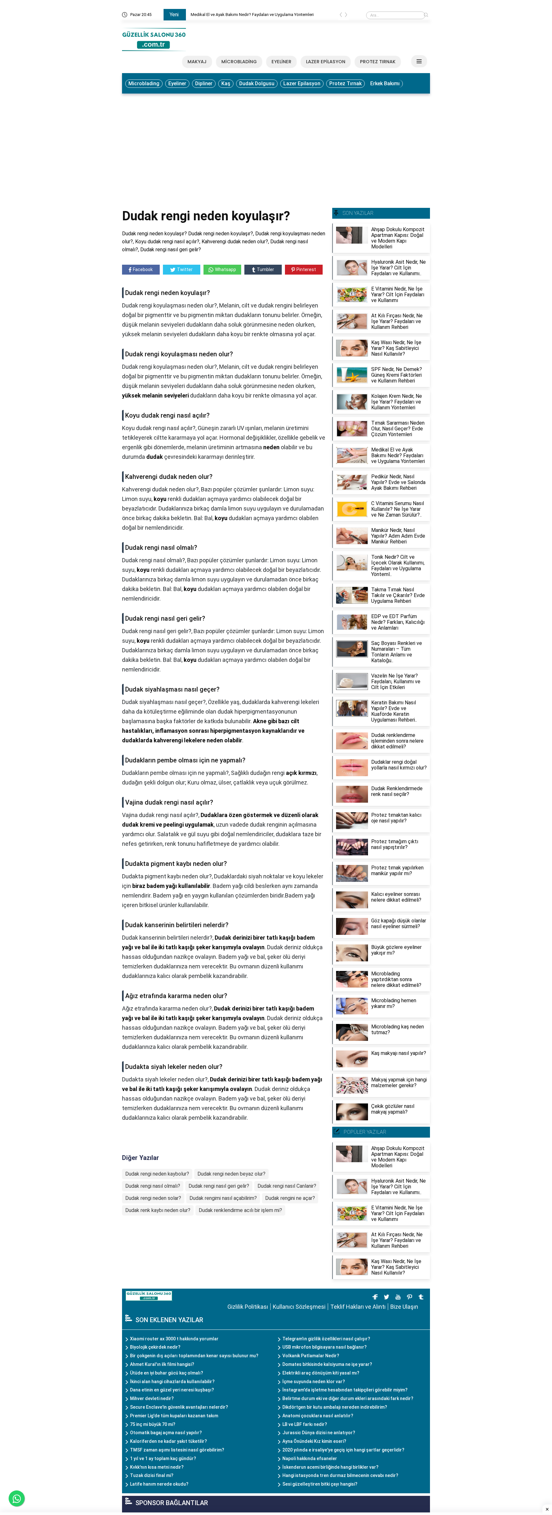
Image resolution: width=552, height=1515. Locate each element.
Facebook (143, 269)
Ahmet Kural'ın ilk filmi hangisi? (162, 1364)
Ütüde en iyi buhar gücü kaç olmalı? (166, 1372)
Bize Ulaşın (404, 1306)
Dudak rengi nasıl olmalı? (152, 1186)
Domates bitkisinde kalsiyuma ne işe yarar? (327, 1364)
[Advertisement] (276, 144)
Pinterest (306, 269)
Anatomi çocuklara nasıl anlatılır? (317, 1415)
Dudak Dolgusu (256, 83)
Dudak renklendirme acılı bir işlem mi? (240, 1210)
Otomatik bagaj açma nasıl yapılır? (166, 1432)
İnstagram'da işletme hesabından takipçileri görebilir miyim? (345, 1389)
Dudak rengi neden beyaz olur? (231, 1174)
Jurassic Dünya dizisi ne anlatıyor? (318, 1432)
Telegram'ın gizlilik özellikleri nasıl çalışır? (326, 1338)
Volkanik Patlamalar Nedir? (310, 1355)
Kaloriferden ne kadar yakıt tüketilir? (168, 1441)
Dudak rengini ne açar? (290, 1198)
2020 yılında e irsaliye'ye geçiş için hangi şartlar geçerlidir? (343, 1449)
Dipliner (203, 83)
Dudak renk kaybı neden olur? (157, 1210)
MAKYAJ (197, 61)
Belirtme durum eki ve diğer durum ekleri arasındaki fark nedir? (347, 1398)
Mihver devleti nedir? (152, 1398)
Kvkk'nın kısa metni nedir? (157, 1467)
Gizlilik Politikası (247, 1306)
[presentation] (340, 15)
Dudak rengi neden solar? (153, 1198)
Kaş (225, 83)
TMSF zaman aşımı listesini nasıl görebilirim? (177, 1449)
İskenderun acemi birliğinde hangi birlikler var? (330, 1467)
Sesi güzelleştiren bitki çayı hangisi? (319, 1484)
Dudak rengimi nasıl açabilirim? (223, 1198)
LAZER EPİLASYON (325, 61)
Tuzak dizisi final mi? (151, 1475)
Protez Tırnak (345, 83)
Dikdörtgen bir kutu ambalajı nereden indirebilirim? (334, 1407)
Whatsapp (225, 269)
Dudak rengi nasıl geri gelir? (218, 1186)
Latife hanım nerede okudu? (159, 1484)
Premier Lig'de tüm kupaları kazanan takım (174, 1415)
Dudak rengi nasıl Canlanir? (286, 1186)
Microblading (143, 83)
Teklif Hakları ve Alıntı (358, 1306)
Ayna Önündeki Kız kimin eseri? (314, 1441)
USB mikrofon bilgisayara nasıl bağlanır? (324, 1347)
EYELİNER (281, 61)
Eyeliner (177, 83)
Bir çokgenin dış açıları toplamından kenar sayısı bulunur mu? (194, 1355)
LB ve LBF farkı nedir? (304, 1424)
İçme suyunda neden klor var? (313, 1381)
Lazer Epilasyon (301, 83)
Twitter (185, 269)
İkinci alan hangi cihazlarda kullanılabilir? (172, 1381)
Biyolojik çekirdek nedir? (155, 1347)
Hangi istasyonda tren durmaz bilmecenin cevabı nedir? (340, 1475)
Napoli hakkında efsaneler (309, 1458)
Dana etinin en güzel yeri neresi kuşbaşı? (172, 1389)
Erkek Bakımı (385, 83)
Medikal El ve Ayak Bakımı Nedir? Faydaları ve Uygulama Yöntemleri (252, 14)
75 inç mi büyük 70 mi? (152, 1424)
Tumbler (265, 269)
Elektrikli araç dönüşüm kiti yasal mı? (320, 1372)
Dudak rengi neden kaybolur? (157, 1174)
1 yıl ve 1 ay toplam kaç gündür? (163, 1458)
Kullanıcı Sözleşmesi (299, 1306)
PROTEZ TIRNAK (377, 61)
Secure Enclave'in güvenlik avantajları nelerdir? (179, 1407)
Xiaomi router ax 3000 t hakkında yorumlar (174, 1338)
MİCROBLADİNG (239, 61)
